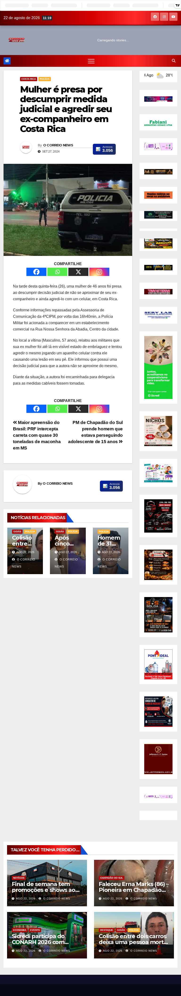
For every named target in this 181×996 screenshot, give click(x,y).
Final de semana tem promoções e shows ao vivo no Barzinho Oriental (46, 890)
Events (35, 930)
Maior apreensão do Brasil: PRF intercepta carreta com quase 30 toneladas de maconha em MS (37, 435)
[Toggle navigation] (91, 61)
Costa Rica (28, 79)
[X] (78, 272)
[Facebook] (36, 272)
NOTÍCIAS (19, 878)
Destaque (106, 930)
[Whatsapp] (57, 272)
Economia (19, 930)
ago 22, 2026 (25, 898)
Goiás (17, 531)
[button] (174, 61)
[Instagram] (99, 272)
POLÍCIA (44, 79)
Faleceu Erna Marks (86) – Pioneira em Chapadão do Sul (134, 890)
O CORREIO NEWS (58, 145)
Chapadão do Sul (111, 878)
